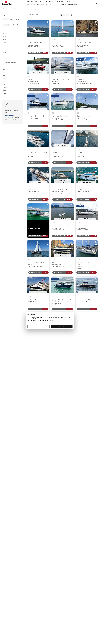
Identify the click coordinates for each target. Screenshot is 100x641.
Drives (4, 81)
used (13, 9)
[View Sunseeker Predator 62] (38, 28)
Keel (4, 75)
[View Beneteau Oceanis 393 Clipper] (87, 248)
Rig (3, 72)
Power (31, 1)
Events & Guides (72, 4)
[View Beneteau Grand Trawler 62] (38, 138)
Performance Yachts (59, 1)
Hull (4, 69)
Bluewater (51, 1)
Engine (4, 78)
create (11, 115)
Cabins (4, 84)
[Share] (47, 25)
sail (19, 24)
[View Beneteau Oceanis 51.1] (87, 28)
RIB (46, 1)
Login (6, 115)
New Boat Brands (42, 4)
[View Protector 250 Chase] (38, 211)
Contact (82, 4)
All (6, 19)
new (8, 9)
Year (4, 55)
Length (4, 52)
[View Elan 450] (87, 138)
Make (4, 33)
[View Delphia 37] (62, 28)
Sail (28, 1)
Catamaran (41, 1)
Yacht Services (62, 4)
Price (4, 49)
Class (4, 39)
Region (4, 90)
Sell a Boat (52, 4)
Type (4, 15)
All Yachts (67, 1)
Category (5, 93)
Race (36, 1)
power (12, 24)
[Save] (47, 22)
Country (5, 87)
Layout (4, 42)
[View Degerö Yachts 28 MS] (38, 248)
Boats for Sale (31, 4)
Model (4, 36)
